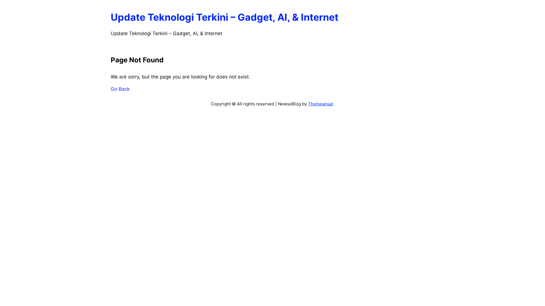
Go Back (120, 89)
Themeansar (320, 104)
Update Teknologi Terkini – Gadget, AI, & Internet (224, 17)
